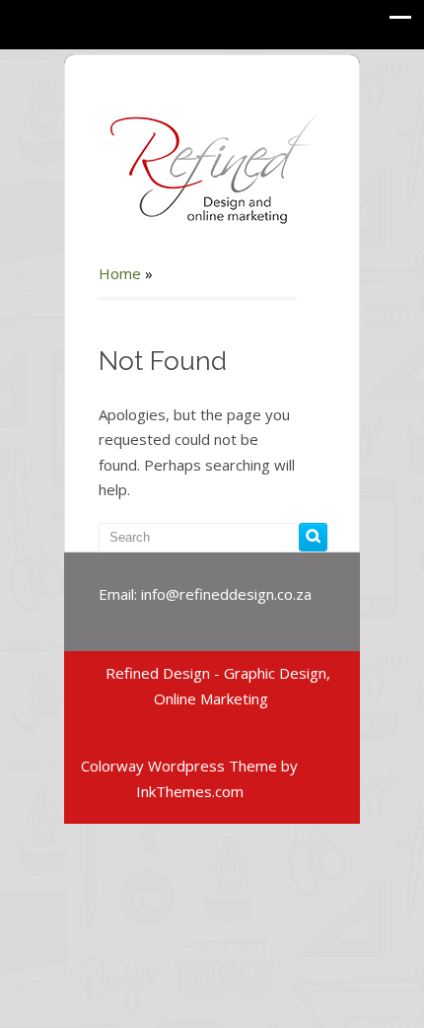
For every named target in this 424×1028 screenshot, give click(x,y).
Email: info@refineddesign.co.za (205, 594)
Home (120, 273)
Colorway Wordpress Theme (179, 765)
